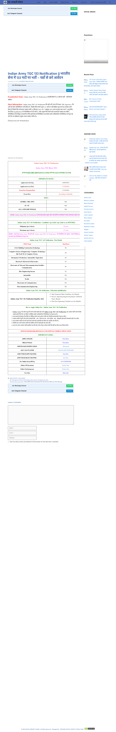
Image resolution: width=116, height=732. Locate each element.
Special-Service (88, 238)
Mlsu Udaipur (88, 218)
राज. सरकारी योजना (15, 2)
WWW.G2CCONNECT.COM (60, 172)
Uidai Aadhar (88, 241)
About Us (74, 2)
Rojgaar (86, 229)
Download (66, 346)
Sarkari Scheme (88, 232)
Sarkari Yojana (88, 235)
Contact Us (84, 2)
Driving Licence (88, 209)
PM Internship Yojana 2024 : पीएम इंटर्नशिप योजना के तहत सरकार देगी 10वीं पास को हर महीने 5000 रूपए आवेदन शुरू (36, 382)
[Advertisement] (41, 28)
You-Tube (91, 22)
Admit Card (87, 198)
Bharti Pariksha (13, 378)
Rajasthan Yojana (89, 226)
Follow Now (65, 365)
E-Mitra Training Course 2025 (98, 2)
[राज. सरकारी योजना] (5, 2)
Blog (45, 2)
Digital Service (65, 2)
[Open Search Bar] (110, 2)
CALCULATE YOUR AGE (66, 350)
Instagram (100, 18)
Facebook (91, 18)
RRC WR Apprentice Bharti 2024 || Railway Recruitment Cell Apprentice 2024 (29, 380)
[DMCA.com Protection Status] (89, 729)
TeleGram (100, 22)
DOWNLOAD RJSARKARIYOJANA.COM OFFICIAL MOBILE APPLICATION (46, 331)
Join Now (73, 8)
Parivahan (87, 221)
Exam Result (87, 212)
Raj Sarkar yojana (89, 224)
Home (38, 2)
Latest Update (53, 2)
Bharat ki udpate (89, 200)
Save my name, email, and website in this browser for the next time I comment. (34, 442)
